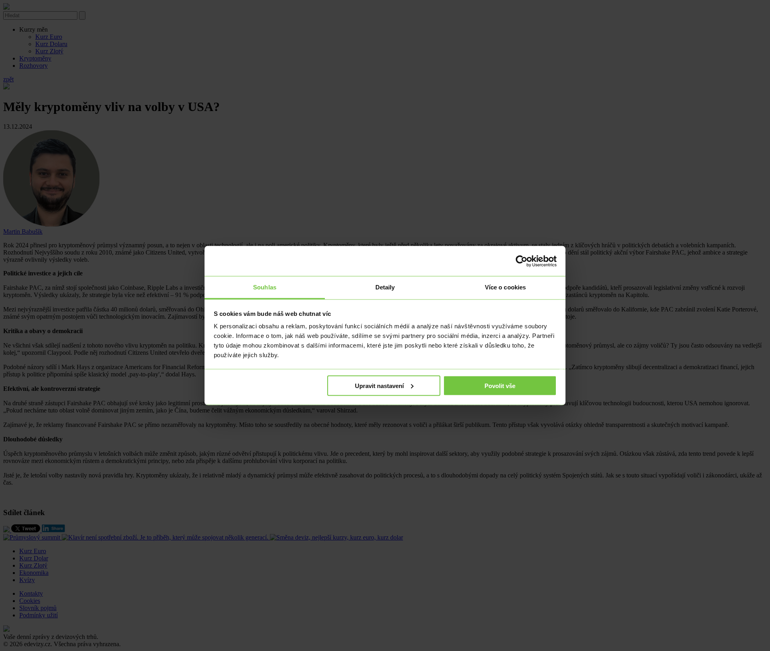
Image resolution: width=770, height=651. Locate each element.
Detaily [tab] (385, 287)
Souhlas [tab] (264, 287)
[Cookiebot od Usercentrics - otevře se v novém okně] (521, 261)
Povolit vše (499, 385)
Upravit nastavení (379, 385)
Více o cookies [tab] (505, 287)
